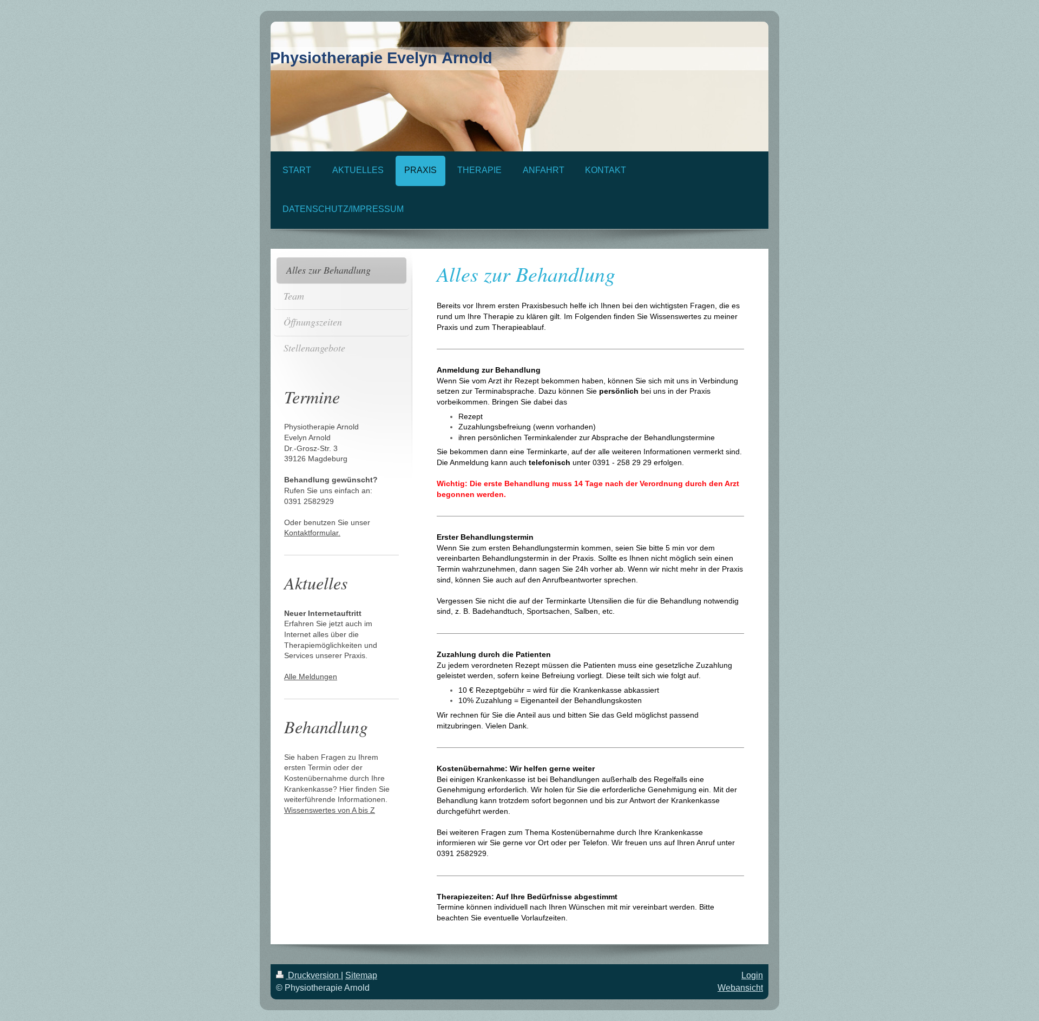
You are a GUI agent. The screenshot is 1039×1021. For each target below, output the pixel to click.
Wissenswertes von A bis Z (329, 810)
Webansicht (740, 987)
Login (752, 975)
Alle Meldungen (310, 676)
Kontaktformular (311, 532)
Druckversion (313, 975)
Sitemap (361, 975)
